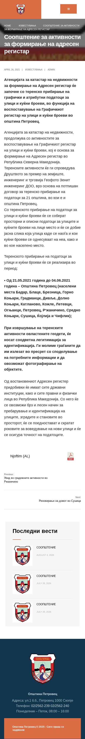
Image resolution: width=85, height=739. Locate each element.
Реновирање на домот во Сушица (60, 499)
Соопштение (46, 547)
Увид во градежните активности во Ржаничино (25, 478)
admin (51, 69)
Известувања (27, 25)
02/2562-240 (60, 706)
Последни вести (35, 531)
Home (7, 25)
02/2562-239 (40, 706)
